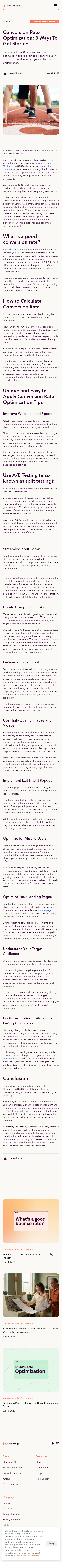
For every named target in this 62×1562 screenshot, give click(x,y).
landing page (45, 910)
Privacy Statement (12, 1519)
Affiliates (7, 1525)
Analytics (7, 1478)
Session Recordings (13, 1467)
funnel (29, 1111)
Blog (38, 1462)
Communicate (10, 1484)
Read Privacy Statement (29, 1555)
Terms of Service (11, 1513)
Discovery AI (9, 1462)
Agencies (8, 1508)
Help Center (42, 1478)
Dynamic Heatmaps (13, 1473)
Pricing (6, 1502)
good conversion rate (16, 249)
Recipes (40, 1473)
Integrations (42, 1467)
